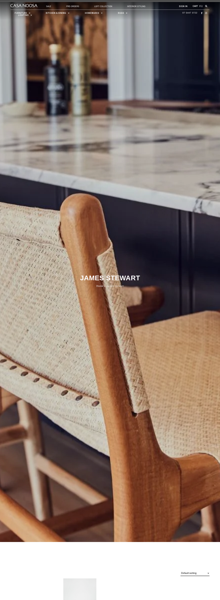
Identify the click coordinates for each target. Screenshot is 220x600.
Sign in (183, 6)
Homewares (92, 13)
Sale (48, 6)
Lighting (23, 15)
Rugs (121, 13)
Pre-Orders (72, 6)
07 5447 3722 (189, 13)
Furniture (21, 13)
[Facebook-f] (202, 13)
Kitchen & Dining (56, 13)
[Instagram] (206, 13)
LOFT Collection (103, 6)
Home (99, 286)
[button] (206, 6)
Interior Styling (136, 6)
